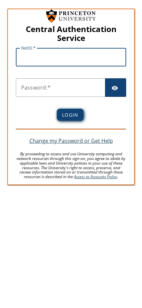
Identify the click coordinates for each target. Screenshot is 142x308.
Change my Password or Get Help (71, 140)
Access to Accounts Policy (95, 176)
